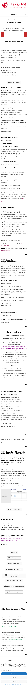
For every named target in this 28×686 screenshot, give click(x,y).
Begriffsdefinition (6, 131)
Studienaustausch (6, 283)
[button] (26, 659)
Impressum (22, 684)
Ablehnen (14, 677)
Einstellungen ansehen (14, 681)
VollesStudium (5, 322)
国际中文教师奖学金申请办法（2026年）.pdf (13, 529)
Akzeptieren (14, 673)
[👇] (1, 430)
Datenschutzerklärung (15, 684)
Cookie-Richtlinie (7, 684)
